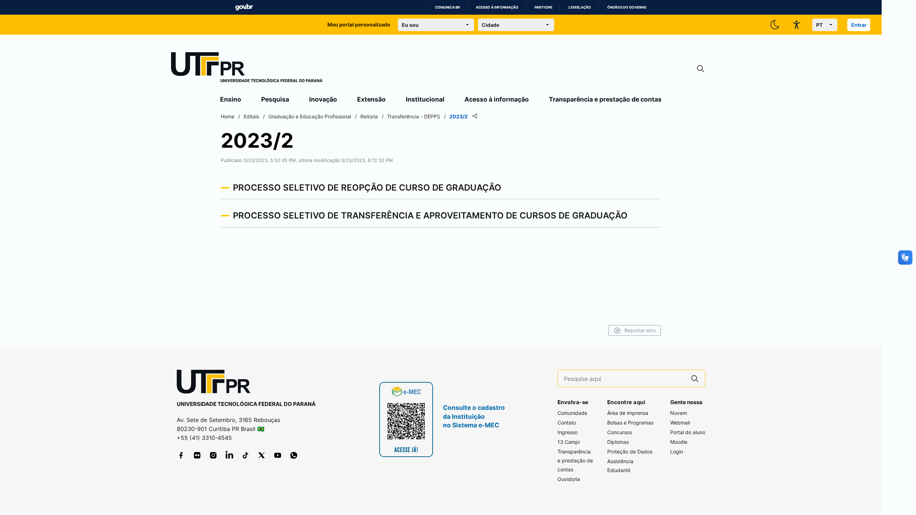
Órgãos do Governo (627, 7)
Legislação (580, 7)
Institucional (425, 99)
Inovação (323, 99)
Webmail (680, 423)
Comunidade (572, 413)
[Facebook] (181, 455)
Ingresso (567, 432)
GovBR (244, 7)
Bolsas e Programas (630, 423)
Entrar (859, 25)
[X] (261, 455)
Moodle (678, 442)
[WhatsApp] (293, 455)
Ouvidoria (568, 479)
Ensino (230, 99)
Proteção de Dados (629, 451)
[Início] (247, 68)
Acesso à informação (497, 7)
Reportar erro (640, 330)
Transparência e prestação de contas (605, 99)
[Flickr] (197, 455)
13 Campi (568, 442)
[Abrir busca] (701, 69)
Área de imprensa (627, 413)
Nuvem (678, 413)
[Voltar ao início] (216, 383)
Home (227, 116)
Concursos (619, 432)
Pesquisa (275, 99)
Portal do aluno (687, 432)
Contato (566, 423)
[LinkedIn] (229, 455)
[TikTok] (245, 455)
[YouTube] (277, 455)
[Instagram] (213, 455)
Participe (543, 7)
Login (676, 451)
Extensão (371, 99)
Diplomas (618, 442)
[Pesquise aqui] (695, 378)
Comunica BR (447, 7)
